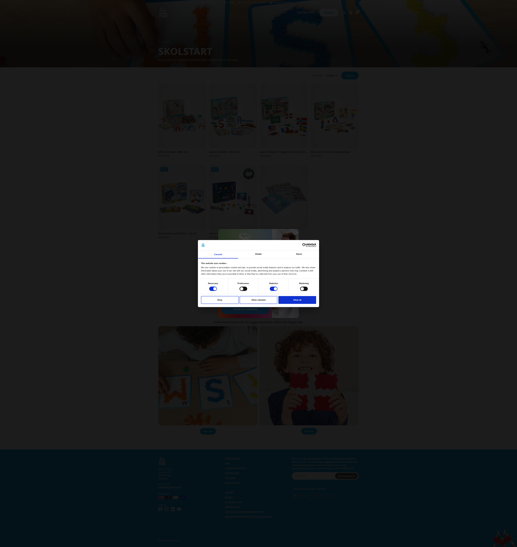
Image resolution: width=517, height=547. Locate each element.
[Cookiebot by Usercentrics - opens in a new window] (304, 245)
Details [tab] (258, 254)
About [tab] (299, 254)
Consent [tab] (218, 254)
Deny (219, 300)
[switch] (243, 289)
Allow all (297, 300)
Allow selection (258, 300)
